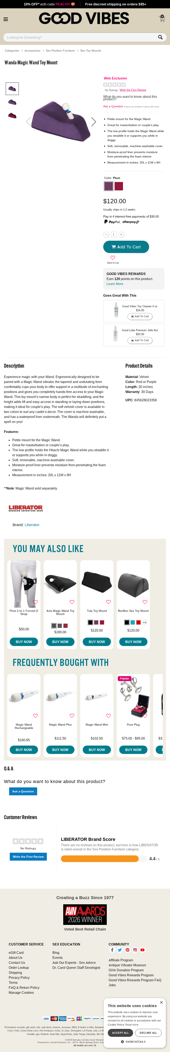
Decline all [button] (148, 1032)
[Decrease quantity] (106, 234)
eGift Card (16, 952)
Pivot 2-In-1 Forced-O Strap (24, 612)
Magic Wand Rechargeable (24, 726)
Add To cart (129, 246)
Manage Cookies (21, 992)
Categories (12, 50)
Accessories (32, 50)
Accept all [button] (120, 1032)
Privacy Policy (19, 977)
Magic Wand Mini (97, 724)
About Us (15, 957)
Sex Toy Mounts (90, 50)
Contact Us (17, 962)
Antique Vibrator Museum (127, 965)
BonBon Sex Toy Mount (133, 611)
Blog (55, 952)
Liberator (32, 524)
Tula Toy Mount (97, 611)
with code (49, 4)
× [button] (161, 1002)
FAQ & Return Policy (24, 987)
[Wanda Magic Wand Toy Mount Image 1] (61, 122)
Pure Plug (133, 724)
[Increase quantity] (121, 234)
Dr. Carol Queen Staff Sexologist (76, 967)
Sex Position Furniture (60, 50)
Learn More (115, 284)
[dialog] (135, 1023)
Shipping (15, 972)
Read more (132, 1024)
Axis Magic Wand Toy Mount (60, 612)
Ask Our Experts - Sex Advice (74, 962)
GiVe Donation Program (126, 970)
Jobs (112, 985)
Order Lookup (19, 967)
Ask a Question (113, 106)
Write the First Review (133, 90)
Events (57, 957)
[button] (5, 19)
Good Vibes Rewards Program (131, 975)
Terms (13, 982)
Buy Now (24, 642)
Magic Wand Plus (60, 724)
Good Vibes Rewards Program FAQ (135, 980)
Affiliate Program (121, 960)
